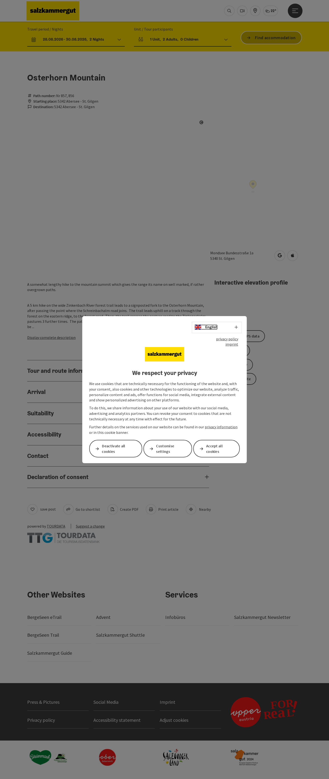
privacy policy (227, 338)
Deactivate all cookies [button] (113, 448)
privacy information (221, 426)
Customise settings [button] (165, 448)
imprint (231, 344)
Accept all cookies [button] (214, 448)
